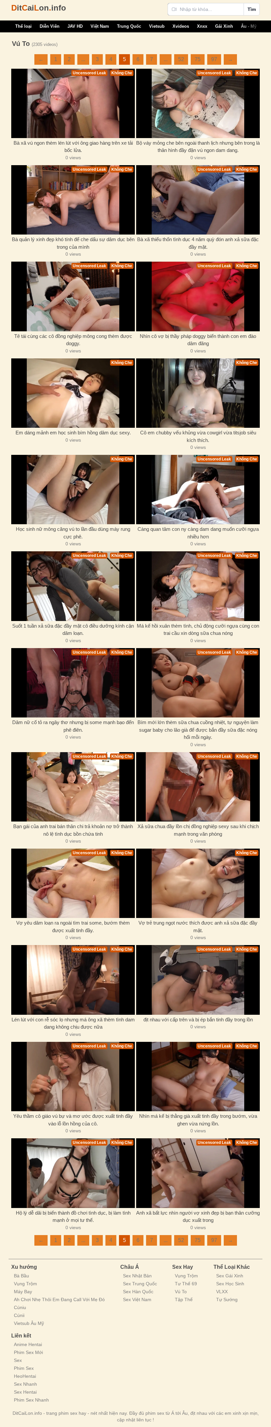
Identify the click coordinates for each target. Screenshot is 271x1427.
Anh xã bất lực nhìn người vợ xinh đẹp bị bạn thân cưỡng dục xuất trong (198, 1216)
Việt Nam (100, 26)
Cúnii (19, 1315)
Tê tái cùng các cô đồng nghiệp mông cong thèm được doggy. (73, 340)
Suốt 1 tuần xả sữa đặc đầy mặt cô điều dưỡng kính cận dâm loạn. (73, 629)
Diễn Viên (49, 26)
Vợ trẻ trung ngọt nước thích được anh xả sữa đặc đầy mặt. (197, 926)
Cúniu (20, 1307)
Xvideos (181, 26)
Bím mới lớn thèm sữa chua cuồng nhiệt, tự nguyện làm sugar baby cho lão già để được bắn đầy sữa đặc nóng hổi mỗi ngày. (197, 729)
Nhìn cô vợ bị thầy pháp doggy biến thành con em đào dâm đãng (198, 340)
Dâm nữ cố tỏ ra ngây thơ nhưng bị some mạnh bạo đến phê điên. (73, 726)
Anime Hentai (28, 1344)
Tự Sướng (227, 1299)
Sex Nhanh (25, 1384)
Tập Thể (184, 1299)
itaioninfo (38, 7)
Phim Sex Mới (28, 1352)
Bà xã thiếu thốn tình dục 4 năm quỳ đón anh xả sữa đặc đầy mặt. (198, 243)
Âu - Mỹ (248, 26)
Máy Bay (23, 1291)
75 (198, 59)
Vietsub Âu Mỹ (29, 1323)
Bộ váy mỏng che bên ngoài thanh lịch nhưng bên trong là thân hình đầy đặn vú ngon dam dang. (198, 146)
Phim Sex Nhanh (31, 1400)
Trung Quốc (129, 26)
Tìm (252, 9)
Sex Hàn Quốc (138, 1291)
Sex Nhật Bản (137, 1275)
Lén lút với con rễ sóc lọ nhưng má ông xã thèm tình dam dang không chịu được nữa (73, 1023)
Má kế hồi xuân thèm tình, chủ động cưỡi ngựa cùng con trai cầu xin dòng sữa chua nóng (198, 629)
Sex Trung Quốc (140, 1283)
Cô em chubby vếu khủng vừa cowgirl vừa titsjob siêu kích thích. (198, 436)
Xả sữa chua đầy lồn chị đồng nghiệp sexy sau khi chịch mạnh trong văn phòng (198, 830)
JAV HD (75, 26)
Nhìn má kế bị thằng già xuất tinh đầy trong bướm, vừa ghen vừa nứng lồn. (198, 1119)
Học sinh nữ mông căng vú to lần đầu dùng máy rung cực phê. (73, 532)
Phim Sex (24, 1368)
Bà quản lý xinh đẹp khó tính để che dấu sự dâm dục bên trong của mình (73, 243)
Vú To (181, 1291)
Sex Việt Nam (137, 1299)
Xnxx (202, 26)
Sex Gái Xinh (229, 1275)
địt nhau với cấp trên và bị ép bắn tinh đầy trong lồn (198, 1019)
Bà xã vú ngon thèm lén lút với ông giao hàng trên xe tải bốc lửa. (73, 146)
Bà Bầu (21, 1275)
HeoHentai (25, 1376)
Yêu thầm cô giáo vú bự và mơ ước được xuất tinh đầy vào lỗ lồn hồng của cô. (73, 1119)
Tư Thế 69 (186, 1283)
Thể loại (23, 26)
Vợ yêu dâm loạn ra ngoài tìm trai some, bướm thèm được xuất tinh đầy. (73, 926)
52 (181, 59)
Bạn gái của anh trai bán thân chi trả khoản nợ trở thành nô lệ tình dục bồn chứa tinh (73, 830)
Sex (18, 1360)
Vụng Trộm (25, 1283)
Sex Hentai (25, 1392)
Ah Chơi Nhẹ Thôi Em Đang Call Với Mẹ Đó (59, 1299)
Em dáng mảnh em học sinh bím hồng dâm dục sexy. (73, 432)
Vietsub (157, 26)
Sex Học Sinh (230, 1283)
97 (214, 59)
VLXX (222, 1291)
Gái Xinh (224, 26)
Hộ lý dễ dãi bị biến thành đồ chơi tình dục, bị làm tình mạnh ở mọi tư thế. (73, 1216)
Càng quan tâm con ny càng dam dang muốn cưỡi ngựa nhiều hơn (198, 532)
